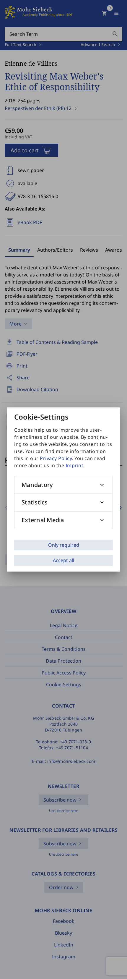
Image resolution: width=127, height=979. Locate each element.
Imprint (75, 465)
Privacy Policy (56, 458)
